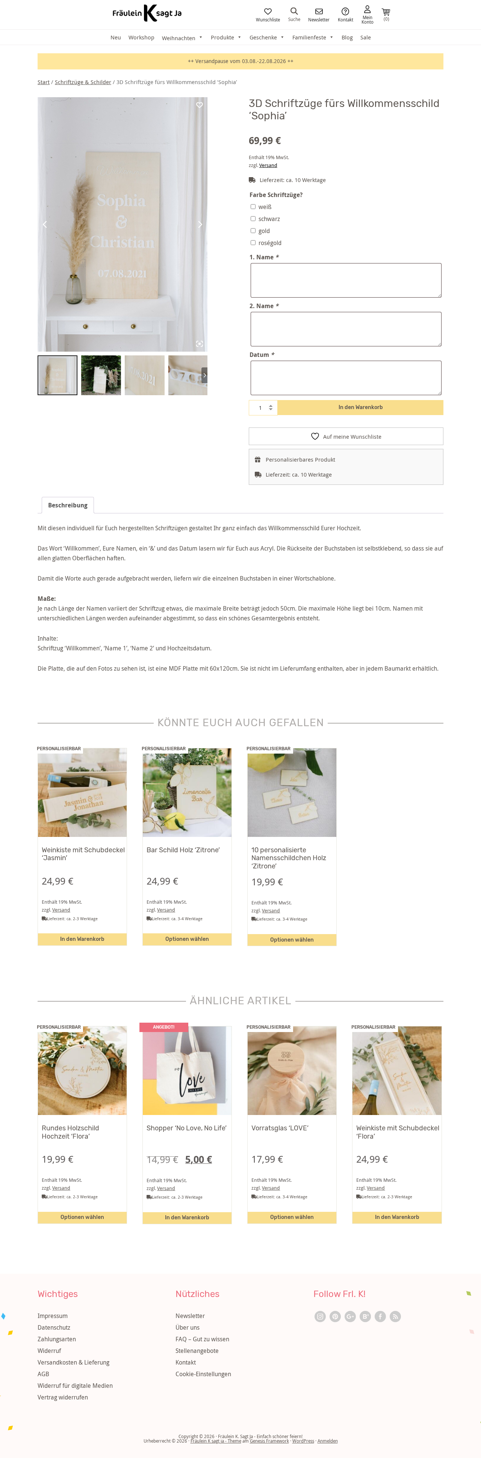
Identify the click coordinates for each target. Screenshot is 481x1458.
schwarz (269, 219)
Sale (365, 37)
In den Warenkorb (361, 407)
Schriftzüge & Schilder (83, 82)
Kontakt (345, 19)
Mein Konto (368, 19)
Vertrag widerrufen (63, 1397)
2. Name (264, 306)
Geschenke (263, 37)
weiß (265, 207)
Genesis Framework (269, 1441)
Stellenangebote (197, 1351)
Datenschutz (54, 1327)
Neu (115, 37)
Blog (347, 37)
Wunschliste (268, 19)
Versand (268, 165)
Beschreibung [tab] (68, 505)
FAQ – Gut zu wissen (202, 1339)
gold (264, 231)
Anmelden (328, 1441)
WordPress (303, 1441)
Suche (294, 18)
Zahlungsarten (57, 1339)
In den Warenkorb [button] (82, 939)
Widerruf (49, 1351)
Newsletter (319, 19)
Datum (262, 355)
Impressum (53, 1316)
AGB (43, 1374)
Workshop (141, 37)
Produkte (222, 37)
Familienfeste (309, 37)
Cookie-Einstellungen (203, 1374)
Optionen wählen (187, 939)
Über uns (187, 1327)
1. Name (264, 257)
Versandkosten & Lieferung (73, 1362)
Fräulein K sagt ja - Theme (216, 1441)
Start (44, 82)
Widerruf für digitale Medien (75, 1385)
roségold (270, 243)
